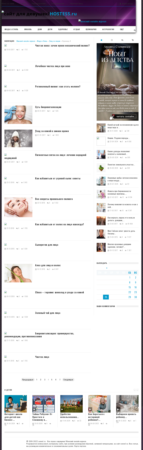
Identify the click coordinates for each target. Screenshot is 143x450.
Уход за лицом (54, 41)
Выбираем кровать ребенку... (126, 415)
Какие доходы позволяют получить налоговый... (119, 152)
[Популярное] (101, 40)
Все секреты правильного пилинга (54, 199)
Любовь (28, 29)
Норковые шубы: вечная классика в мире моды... (122, 179)
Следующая (68, 379)
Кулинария (91, 29)
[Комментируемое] (122, 40)
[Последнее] (112, 40)
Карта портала (80, 446)
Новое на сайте (8, 3)
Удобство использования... (69, 415)
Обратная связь (76, 3)
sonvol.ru (42, 441)
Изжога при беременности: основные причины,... (119, 192)
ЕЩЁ (122, 29)
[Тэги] (133, 40)
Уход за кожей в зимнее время (52, 131)
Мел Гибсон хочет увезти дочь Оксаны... (121, 232)
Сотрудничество (58, 3)
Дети (50, 29)
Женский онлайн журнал (26, 41)
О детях (8, 390)
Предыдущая (27, 379)
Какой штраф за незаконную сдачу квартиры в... (123, 126)
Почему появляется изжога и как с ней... (123, 205)
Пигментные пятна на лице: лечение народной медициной (45, 156)
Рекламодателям (39, 3)
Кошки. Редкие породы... (119, 138)
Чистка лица (42, 357)
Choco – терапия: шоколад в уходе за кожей (59, 292)
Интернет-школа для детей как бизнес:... (13, 417)
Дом (40, 29)
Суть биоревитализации (48, 107)
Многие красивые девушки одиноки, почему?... (119, 245)
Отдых (76, 29)
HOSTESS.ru (62, 14)
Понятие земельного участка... (121, 164)
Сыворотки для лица (46, 244)
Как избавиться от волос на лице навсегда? (59, 224)
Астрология (108, 29)
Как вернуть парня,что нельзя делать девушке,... (121, 219)
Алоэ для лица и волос (48, 265)
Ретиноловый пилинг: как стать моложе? (57, 86)
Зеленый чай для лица (47, 313)
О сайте (23, 3)
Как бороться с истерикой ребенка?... (96, 417)
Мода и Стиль (42, 41)
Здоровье (63, 29)
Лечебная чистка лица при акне (52, 66)
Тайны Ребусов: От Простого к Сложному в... (42, 417)
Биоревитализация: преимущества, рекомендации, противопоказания (39, 335)
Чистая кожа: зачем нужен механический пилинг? (62, 45)
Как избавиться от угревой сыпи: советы (57, 178)
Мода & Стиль (11, 29)
